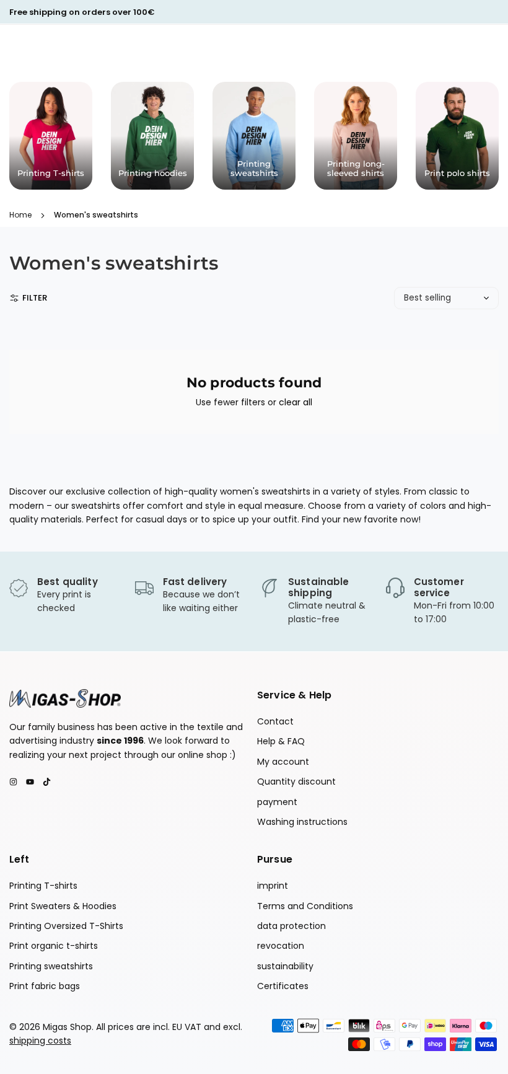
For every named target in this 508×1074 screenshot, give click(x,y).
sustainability (285, 966)
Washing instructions (302, 822)
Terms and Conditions (305, 906)
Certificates (283, 986)
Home (20, 214)
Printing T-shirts (43, 885)
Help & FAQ (281, 741)
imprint (272, 885)
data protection (291, 926)
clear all (295, 402)
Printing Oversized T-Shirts (66, 926)
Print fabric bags (44, 986)
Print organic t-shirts (53, 946)
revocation (280, 946)
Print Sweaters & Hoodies (62, 906)
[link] (66, 595)
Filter (34, 298)
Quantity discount (296, 781)
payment (277, 802)
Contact (275, 721)
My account (283, 761)
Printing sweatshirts (51, 966)
